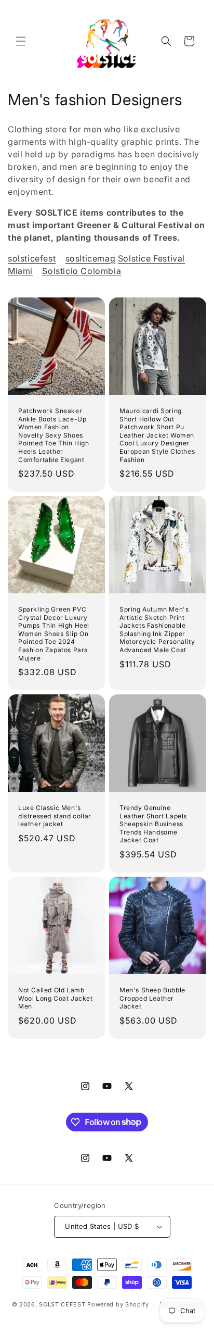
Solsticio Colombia (81, 271)
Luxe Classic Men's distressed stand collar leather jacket (54, 816)
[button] (20, 41)
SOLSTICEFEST (62, 1304)
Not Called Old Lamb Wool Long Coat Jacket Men (55, 998)
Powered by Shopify (118, 1304)
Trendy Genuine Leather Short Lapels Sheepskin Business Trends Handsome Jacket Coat (153, 824)
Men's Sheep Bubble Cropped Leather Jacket (152, 998)
